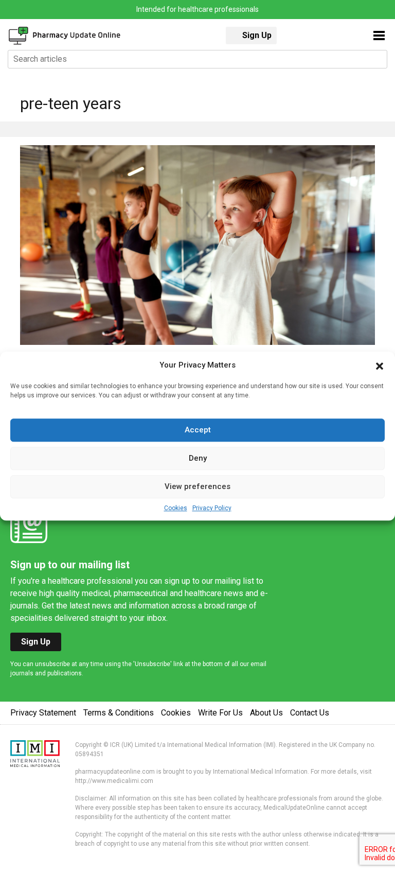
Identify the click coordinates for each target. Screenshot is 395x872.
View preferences (197, 486)
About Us (266, 713)
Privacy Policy (211, 508)
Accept (198, 429)
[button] (379, 365)
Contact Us (309, 713)
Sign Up (257, 35)
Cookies (175, 508)
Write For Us (220, 713)
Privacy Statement (43, 713)
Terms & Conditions (118, 713)
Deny (198, 458)
